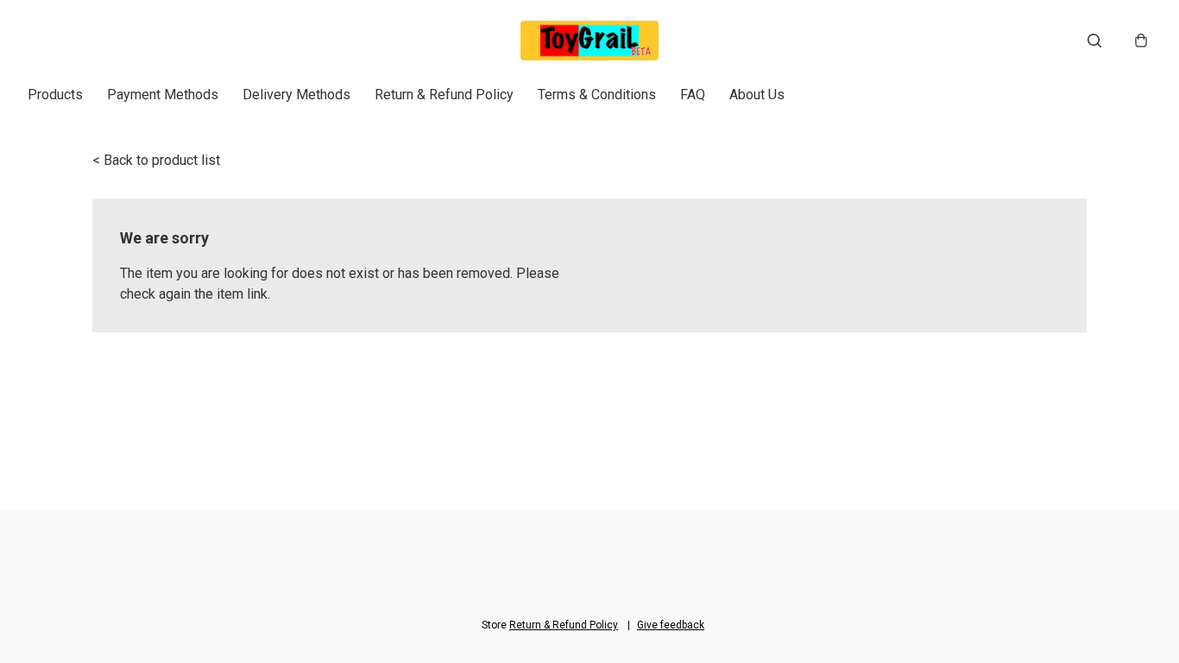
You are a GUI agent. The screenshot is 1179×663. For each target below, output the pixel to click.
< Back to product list (156, 160)
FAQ (692, 94)
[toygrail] (589, 40)
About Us (757, 94)
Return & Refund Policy (444, 94)
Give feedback (670, 625)
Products (55, 94)
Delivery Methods (296, 94)
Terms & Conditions (597, 94)
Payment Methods (162, 94)
